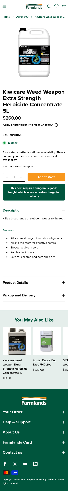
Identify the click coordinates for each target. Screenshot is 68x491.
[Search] (49, 6)
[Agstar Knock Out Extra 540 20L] (47, 341)
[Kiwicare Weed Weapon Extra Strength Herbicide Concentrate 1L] (17, 341)
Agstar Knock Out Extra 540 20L (44, 362)
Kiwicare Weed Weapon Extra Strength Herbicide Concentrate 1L (15, 366)
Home (6, 17)
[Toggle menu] (4, 6)
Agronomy (22, 17)
